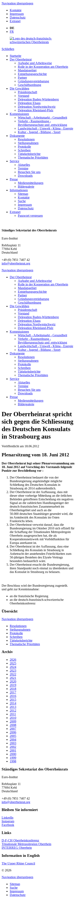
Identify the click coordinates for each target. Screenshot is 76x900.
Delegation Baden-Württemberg (38, 99)
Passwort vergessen (30, 215)
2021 (13, 677)
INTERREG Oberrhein (17, 847)
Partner (22, 77)
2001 (13, 750)
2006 (13, 732)
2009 (13, 721)
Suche (22, 201)
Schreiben (24, 150)
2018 (13, 688)
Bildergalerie (26, 186)
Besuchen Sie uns (29, 172)
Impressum (17, 14)
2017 (13, 692)
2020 (13, 681)
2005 (13, 736)
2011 (13, 714)
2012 (13, 710)
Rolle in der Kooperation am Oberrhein (43, 66)
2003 (13, 743)
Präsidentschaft (27, 92)
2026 (13, 659)
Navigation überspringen (17, 3)
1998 (13, 761)
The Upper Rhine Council (18, 863)
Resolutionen (26, 139)
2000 (13, 754)
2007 (13, 728)
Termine (23, 168)
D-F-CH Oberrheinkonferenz (20, 840)
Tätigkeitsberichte (29, 154)
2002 (13, 746)
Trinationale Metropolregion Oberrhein (26, 844)
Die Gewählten (19, 88)
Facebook (8, 825)
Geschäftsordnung (29, 85)
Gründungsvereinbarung (33, 81)
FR (12, 31)
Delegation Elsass (29, 103)
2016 (13, 696)
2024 (13, 667)
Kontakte (15, 10)
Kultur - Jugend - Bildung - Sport (39, 132)
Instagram (8, 821)
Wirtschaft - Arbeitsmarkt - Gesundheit (42, 117)
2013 (13, 707)
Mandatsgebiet (27, 70)
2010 (13, 717)
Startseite (15, 55)
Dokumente (17, 135)
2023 (13, 670)
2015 (13, 699)
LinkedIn (7, 817)
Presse (14, 179)
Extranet (15, 21)
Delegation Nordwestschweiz (37, 106)
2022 (13, 674)
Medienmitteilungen (30, 183)
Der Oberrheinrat (21, 59)
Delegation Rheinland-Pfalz (35, 110)
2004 (13, 739)
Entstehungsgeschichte (32, 74)
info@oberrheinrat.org (16, 263)
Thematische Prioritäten (33, 157)
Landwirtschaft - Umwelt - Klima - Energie (45, 128)
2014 (13, 703)
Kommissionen (19, 114)
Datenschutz (18, 17)
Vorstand (23, 95)
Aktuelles (24, 164)
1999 (13, 757)
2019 (13, 685)
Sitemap (23, 193)
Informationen (19, 190)
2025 (13, 663)
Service (14, 161)
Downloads (25, 175)
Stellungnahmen (28, 143)
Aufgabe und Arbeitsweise (35, 63)
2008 (13, 725)
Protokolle (24, 146)
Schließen (8, 49)
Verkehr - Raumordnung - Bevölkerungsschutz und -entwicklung (42, 122)
